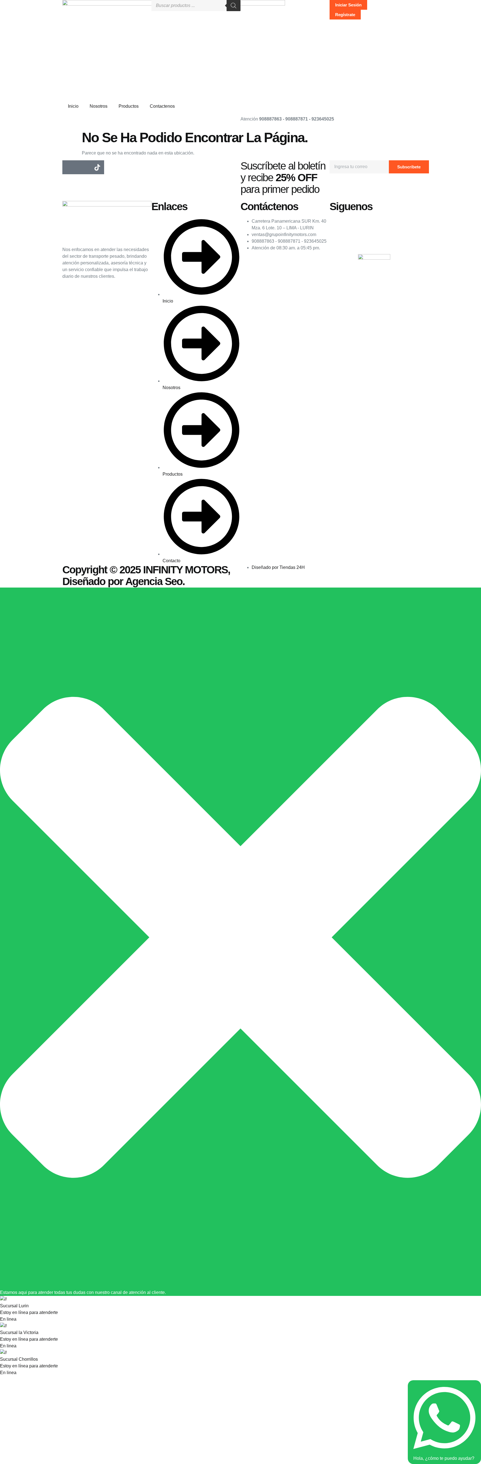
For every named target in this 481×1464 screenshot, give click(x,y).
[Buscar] (233, 5)
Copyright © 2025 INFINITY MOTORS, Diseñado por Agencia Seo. (146, 575)
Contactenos (162, 106)
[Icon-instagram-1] (83, 167)
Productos (129, 106)
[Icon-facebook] (69, 167)
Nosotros (98, 106)
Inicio (73, 106)
